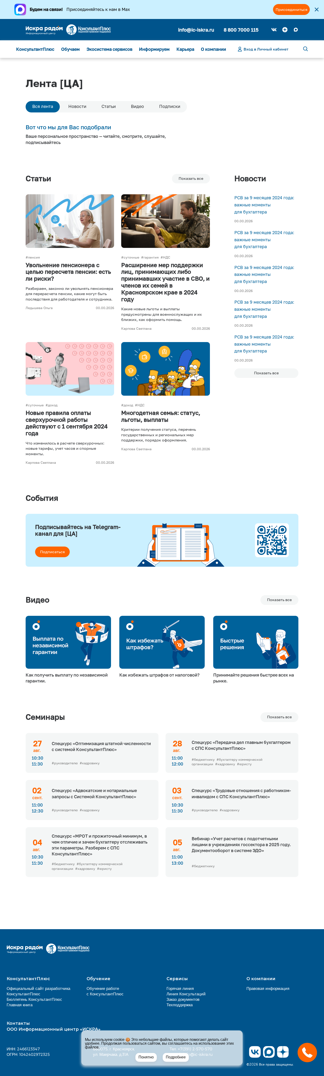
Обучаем (70, 49)
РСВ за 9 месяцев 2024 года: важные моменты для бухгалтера (264, 204)
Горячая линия (180, 988)
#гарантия (150, 257)
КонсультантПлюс (35, 49)
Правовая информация (267, 988)
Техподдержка (180, 1004)
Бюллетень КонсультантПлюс (34, 999)
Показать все (279, 716)
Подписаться (52, 551)
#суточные (130, 257)
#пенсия (33, 257)
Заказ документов (183, 999)
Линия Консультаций (186, 993)
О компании (213, 49)
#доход (51, 405)
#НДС (165, 257)
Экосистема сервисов (109, 49)
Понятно (146, 1057)
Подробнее (176, 1057)
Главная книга (19, 1004)
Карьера (185, 49)
